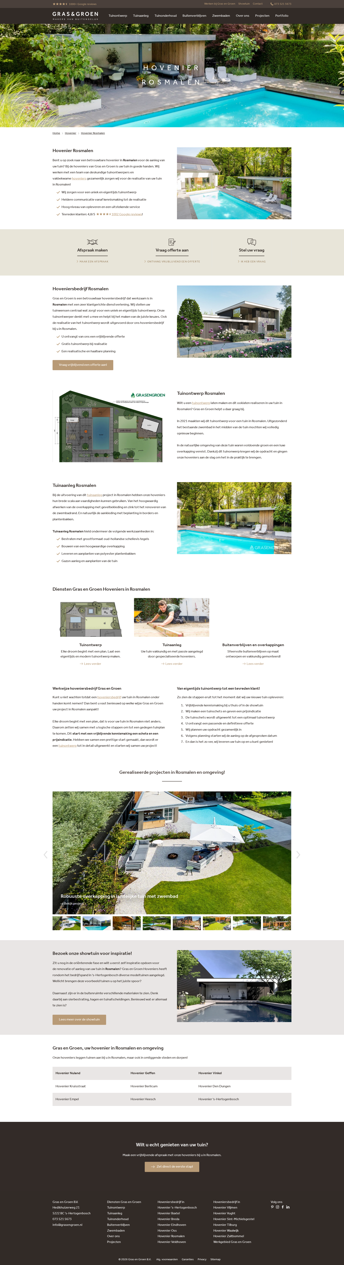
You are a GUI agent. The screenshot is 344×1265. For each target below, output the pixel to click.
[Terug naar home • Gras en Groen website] (75, 16)
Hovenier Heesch (143, 1099)
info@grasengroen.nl (67, 1225)
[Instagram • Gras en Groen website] (278, 1208)
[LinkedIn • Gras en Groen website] (288, 1208)
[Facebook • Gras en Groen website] (283, 1208)
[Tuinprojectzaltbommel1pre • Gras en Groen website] (97, 924)
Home (56, 133)
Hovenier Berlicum (144, 1086)
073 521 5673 (62, 1219)
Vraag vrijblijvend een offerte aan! (83, 365)
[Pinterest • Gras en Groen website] (273, 1208)
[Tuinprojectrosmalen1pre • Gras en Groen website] (217, 924)
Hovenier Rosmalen (93, 133)
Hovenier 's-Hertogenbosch (218, 1099)
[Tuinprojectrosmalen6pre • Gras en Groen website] (187, 924)
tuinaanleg (94, 495)
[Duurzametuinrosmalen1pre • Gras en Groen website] (277, 924)
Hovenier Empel (67, 1099)
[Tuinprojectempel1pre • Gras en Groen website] (67, 924)
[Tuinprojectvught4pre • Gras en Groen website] (127, 924)
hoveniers (79, 178)
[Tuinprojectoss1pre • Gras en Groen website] (157, 924)
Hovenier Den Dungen (214, 1086)
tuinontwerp (201, 403)
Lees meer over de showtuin (79, 1019)
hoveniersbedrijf (109, 697)
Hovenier (70, 133)
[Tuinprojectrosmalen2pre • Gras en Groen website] (247, 924)
